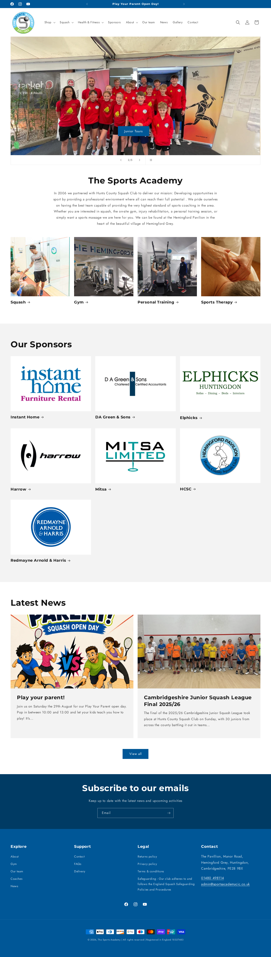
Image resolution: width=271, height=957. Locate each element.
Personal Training (156, 302)
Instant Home (25, 417)
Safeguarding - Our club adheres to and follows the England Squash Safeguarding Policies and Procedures (166, 884)
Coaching (135, 131)
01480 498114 (212, 878)
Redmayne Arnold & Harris (38, 560)
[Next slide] (139, 160)
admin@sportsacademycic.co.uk (225, 884)
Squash (18, 302)
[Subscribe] (168, 813)
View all (135, 754)
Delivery (79, 871)
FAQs (77, 864)
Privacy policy (147, 864)
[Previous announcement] (87, 4)
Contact (79, 856)
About (15, 856)
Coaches (16, 879)
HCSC (185, 489)
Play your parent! (41, 698)
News (14, 886)
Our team (17, 871)
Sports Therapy (217, 302)
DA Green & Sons (113, 417)
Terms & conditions (151, 871)
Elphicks (189, 417)
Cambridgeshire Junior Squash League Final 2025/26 (198, 701)
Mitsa (101, 489)
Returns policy (147, 856)
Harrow (18, 489)
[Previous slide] (121, 160)
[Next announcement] (184, 4)
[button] (49, 22)
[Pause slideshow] (150, 160)
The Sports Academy (109, 939)
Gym (79, 302)
